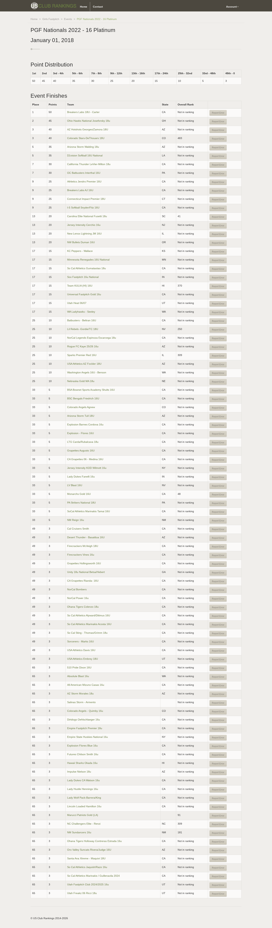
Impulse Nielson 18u (79, 771)
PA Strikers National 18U (81, 502)
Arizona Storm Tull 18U (80, 415)
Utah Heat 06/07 (76, 303)
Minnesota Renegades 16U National (88, 259)
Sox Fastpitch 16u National (83, 276)
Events (68, 19)
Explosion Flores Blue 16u (82, 745)
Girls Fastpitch (50, 19)
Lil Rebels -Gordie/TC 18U (82, 329)
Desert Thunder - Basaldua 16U (86, 537)
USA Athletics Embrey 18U (82, 658)
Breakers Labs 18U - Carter (83, 112)
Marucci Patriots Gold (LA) (82, 815)
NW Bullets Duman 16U (81, 242)
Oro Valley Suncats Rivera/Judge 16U (89, 849)
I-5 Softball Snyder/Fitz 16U (83, 207)
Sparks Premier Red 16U (81, 355)
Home (83, 6)
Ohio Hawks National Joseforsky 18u (88, 120)
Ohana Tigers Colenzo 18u (83, 606)
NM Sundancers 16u (79, 832)
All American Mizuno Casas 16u (85, 684)
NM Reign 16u (75, 519)
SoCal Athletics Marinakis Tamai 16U (88, 511)
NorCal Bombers (77, 589)
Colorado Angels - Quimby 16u (85, 710)
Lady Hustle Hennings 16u (82, 788)
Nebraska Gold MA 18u (80, 381)
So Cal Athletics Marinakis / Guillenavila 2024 (93, 875)
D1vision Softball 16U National (85, 155)
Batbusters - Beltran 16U (81, 320)
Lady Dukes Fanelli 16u (81, 476)
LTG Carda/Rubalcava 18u (82, 441)
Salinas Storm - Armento (81, 702)
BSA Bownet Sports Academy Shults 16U (91, 389)
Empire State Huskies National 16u (87, 736)
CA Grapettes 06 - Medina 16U (85, 459)
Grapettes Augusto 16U (81, 450)
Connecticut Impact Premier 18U (86, 198)
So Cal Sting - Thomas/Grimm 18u (87, 632)
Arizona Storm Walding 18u (83, 146)
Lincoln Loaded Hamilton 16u (84, 806)
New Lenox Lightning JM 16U (84, 233)
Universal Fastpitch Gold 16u (84, 294)
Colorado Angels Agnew (81, 407)
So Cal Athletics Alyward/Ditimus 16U (88, 615)
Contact (98, 6)
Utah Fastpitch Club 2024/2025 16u (88, 884)
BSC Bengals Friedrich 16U (83, 398)
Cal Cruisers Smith (78, 528)
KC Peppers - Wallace (80, 250)
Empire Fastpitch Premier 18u (84, 728)
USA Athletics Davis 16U (81, 650)
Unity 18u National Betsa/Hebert (86, 572)
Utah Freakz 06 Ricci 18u (82, 893)
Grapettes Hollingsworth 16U (84, 563)
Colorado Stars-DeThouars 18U (85, 138)
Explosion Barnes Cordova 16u (85, 424)
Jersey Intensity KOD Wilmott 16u (86, 467)
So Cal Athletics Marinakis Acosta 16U (89, 624)
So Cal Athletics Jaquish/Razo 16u (87, 867)
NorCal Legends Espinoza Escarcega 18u (91, 337)
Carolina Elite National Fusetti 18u (87, 216)
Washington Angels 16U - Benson (86, 372)
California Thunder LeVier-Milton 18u (88, 164)
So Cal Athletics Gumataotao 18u (86, 268)
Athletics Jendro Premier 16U (84, 181)
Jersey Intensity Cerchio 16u (83, 224)
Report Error (218, 113)
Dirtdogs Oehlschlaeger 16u (83, 719)
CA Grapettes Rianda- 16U (82, 580)
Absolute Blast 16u (78, 676)
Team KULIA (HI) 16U (79, 285)
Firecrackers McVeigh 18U (82, 546)
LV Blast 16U (74, 485)
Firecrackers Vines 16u (80, 554)
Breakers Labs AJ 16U (80, 190)
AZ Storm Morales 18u (80, 693)
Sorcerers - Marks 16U (80, 641)
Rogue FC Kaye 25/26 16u (82, 346)
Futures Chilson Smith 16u (82, 754)
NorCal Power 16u (78, 598)
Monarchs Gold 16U (79, 493)
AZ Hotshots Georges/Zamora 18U (87, 129)
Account (231, 6)
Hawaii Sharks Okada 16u (82, 762)
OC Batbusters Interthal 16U (83, 172)
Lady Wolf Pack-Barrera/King (84, 797)
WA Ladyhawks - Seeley (81, 311)
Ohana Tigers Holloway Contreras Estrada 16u (94, 841)
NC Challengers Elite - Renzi (83, 823)
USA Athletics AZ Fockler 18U (84, 363)
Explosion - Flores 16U (80, 433)
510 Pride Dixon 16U (79, 667)
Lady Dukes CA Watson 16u (83, 780)
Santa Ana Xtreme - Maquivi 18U (86, 858)
